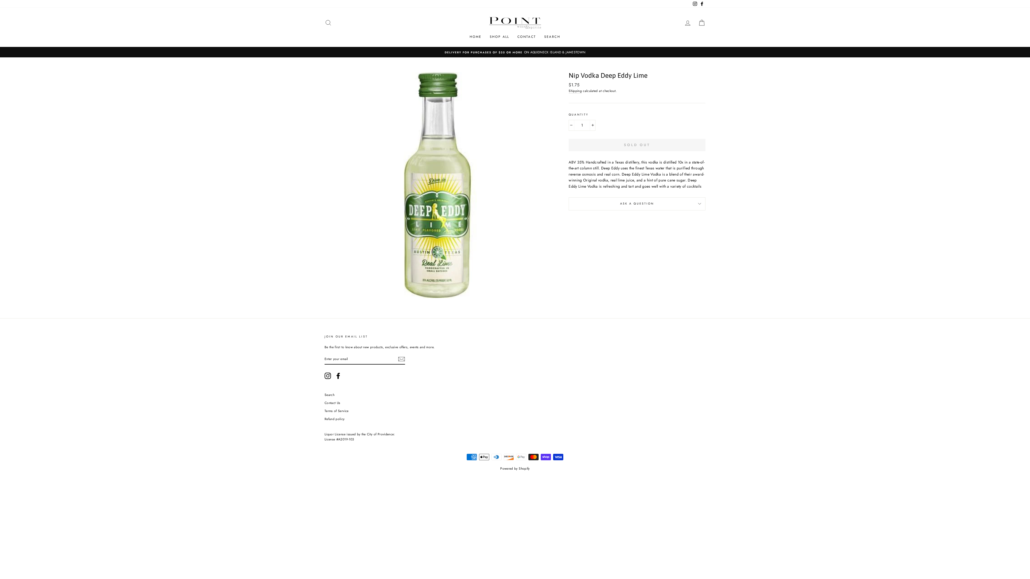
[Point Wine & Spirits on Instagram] (328, 376)
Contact (526, 36)
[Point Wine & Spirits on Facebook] (338, 376)
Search (552, 36)
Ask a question (637, 204)
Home (476, 36)
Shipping (575, 90)
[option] (515, 52)
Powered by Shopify (514, 468)
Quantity (578, 115)
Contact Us (332, 402)
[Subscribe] (401, 359)
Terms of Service (337, 411)
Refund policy (335, 419)
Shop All (499, 36)
